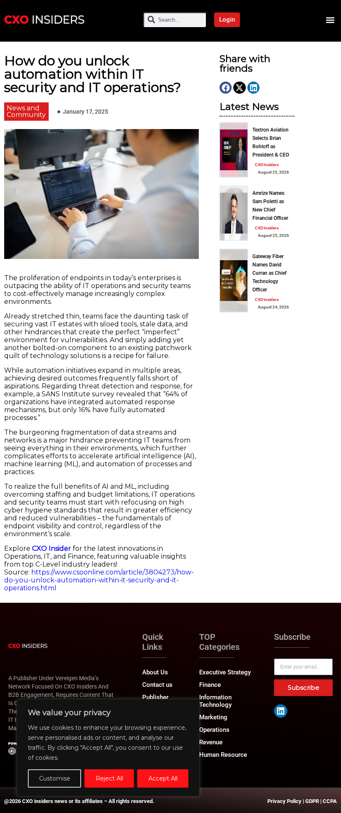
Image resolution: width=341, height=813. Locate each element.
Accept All (163, 778)
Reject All (109, 778)
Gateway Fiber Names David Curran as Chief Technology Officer (269, 273)
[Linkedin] (280, 711)
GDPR (312, 801)
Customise (54, 778)
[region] (108, 747)
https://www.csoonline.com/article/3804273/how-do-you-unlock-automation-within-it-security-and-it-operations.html (99, 580)
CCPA (330, 801)
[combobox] (174, 19)
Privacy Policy (284, 801)
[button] (330, 20)
